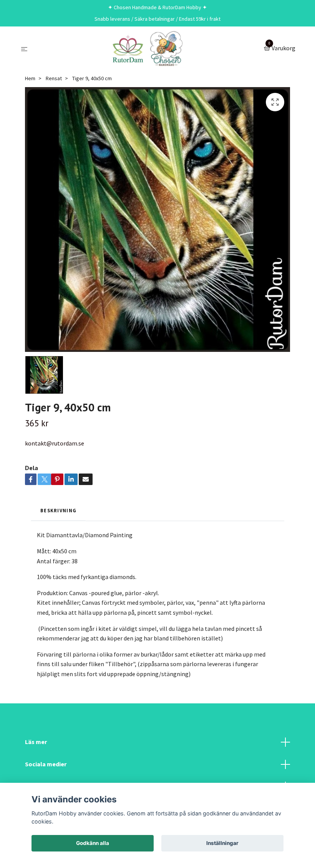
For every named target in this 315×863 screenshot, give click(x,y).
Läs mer (36, 742)
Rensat (54, 78)
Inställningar (222, 843)
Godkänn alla (92, 843)
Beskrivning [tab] (58, 510)
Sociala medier (45, 764)
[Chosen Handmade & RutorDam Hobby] (147, 49)
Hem (30, 78)
